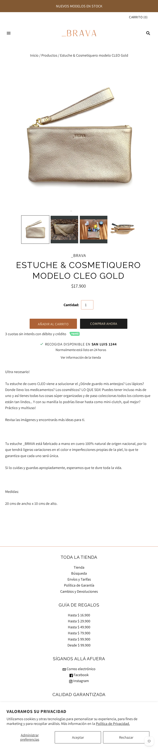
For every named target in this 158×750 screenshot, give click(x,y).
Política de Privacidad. (113, 723)
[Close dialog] (135, 330)
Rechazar (126, 737)
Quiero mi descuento (110, 401)
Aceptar (78, 737)
